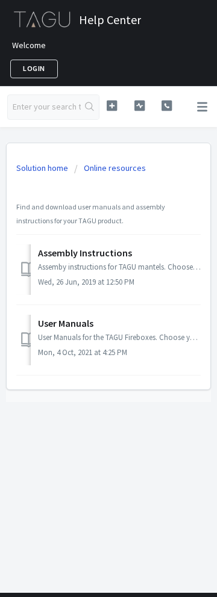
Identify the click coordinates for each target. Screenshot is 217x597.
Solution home (43, 167)
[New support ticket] (112, 105)
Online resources (115, 167)
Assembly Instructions (85, 253)
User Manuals (65, 323)
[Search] (90, 107)
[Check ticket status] (139, 105)
